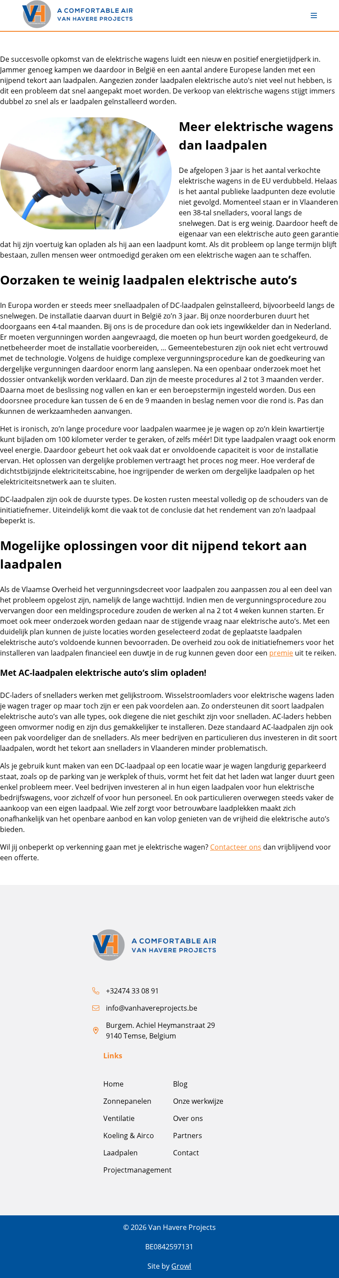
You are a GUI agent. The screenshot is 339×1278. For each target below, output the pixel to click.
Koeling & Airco (128, 1135)
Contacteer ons (235, 847)
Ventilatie (119, 1118)
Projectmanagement (137, 1170)
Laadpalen (120, 1153)
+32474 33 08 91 (132, 991)
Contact (186, 1153)
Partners (187, 1135)
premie (281, 653)
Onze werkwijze (198, 1101)
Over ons (188, 1118)
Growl (181, 1266)
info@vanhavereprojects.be (151, 1008)
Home (113, 1084)
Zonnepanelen (127, 1101)
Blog (180, 1084)
